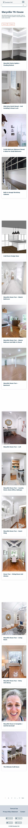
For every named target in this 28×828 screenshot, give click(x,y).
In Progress (11, 24)
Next (23, 798)
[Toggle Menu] (23, 2)
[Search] (23, 5)
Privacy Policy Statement (10, 812)
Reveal (4, 24)
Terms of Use (14, 808)
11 (19, 798)
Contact (22, 812)
